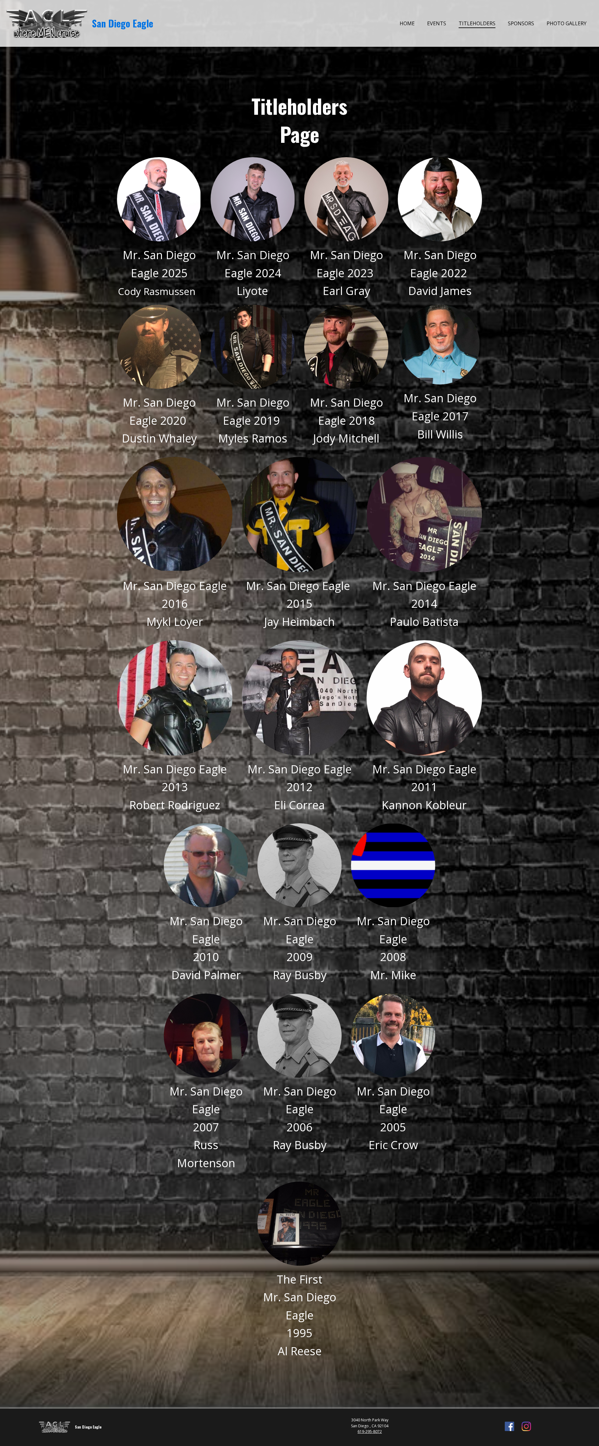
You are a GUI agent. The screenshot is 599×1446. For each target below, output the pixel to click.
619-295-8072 (370, 1431)
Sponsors (521, 23)
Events (436, 23)
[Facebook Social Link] (509, 1427)
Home (407, 23)
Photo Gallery (567, 23)
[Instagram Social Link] (526, 1427)
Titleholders (477, 23)
